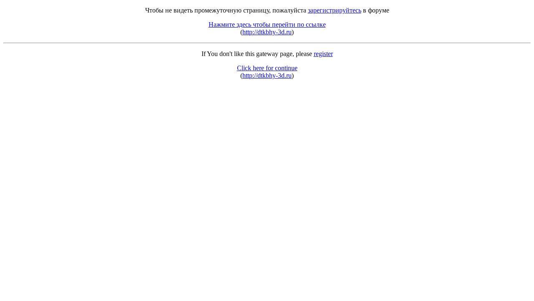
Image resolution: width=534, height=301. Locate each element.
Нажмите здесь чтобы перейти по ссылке (267, 24)
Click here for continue (267, 67)
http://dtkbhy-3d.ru (267, 32)
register (323, 53)
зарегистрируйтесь (334, 10)
